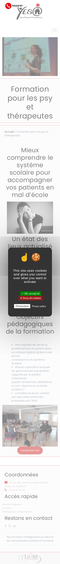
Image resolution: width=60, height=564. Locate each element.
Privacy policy (39, 306)
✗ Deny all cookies (30, 298)
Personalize (22, 306)
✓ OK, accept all (31, 293)
